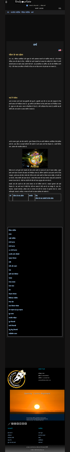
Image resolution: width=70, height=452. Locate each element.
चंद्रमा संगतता (12, 294)
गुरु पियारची (12, 322)
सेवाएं (39, 437)
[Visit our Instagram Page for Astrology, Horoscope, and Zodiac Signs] (15, 424)
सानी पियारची (12, 325)
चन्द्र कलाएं (12, 282)
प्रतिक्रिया (40, 440)
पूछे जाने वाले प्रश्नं (12, 442)
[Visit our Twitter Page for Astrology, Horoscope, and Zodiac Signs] (17, 424)
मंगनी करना (12, 242)
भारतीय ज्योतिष (16, 12)
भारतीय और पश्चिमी (14, 254)
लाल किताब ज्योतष (14, 306)
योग (10, 290)
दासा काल (11, 286)
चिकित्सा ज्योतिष (13, 298)
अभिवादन (10, 435)
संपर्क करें (40, 442)
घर (8, 12)
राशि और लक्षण (13, 266)
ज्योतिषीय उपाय (13, 333)
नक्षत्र (10, 278)
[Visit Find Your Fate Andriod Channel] (25, 424)
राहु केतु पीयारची (13, 330)
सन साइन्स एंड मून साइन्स (16, 310)
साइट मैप (10, 440)
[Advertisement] (35, 28)
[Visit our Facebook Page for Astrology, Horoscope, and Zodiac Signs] (12, 424)
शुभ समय (11, 314)
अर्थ (32, 12)
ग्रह (10, 270)
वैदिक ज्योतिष (26, 12)
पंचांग (10, 234)
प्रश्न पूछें (40, 432)
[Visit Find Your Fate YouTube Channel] (20, 424)
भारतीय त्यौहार (13, 318)
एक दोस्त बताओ (41, 435)
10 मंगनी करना (13, 250)
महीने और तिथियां (13, 274)
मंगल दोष (11, 302)
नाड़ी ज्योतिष (12, 238)
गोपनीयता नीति (11, 437)
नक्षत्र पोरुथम (12, 258)
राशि (10, 262)
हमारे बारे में (10, 432)
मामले (47, 447)
